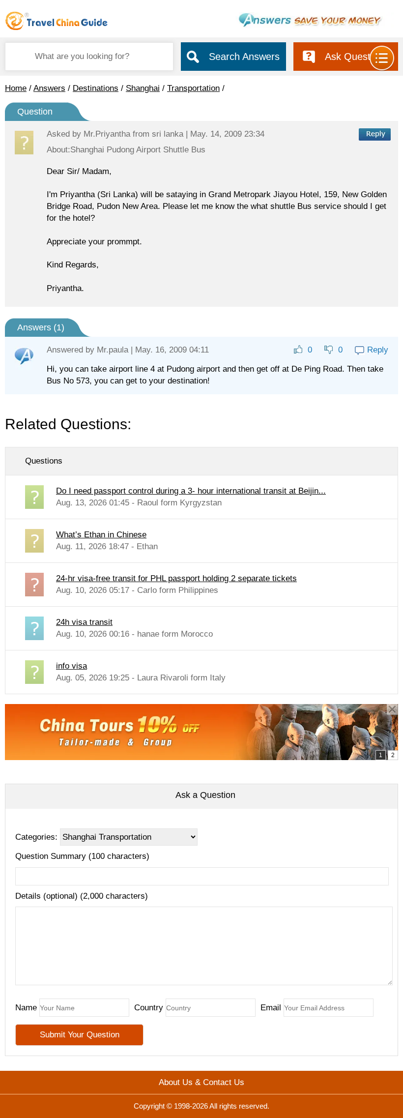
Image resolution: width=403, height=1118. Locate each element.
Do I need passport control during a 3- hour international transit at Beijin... (191, 491)
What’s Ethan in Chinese (101, 534)
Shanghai (143, 88)
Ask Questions (356, 56)
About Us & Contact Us (201, 1082)
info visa (71, 666)
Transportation (193, 88)
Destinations (95, 88)
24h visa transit (84, 622)
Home (16, 88)
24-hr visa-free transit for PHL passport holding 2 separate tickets (176, 578)
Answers (49, 88)
